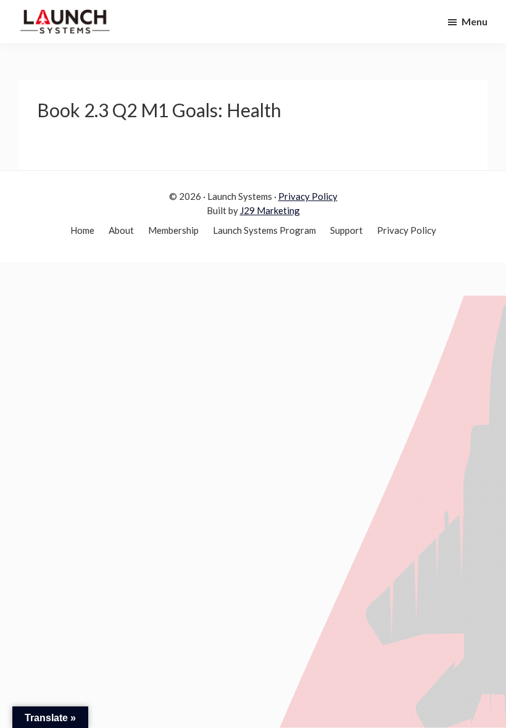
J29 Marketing (270, 210)
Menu (474, 21)
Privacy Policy (308, 196)
